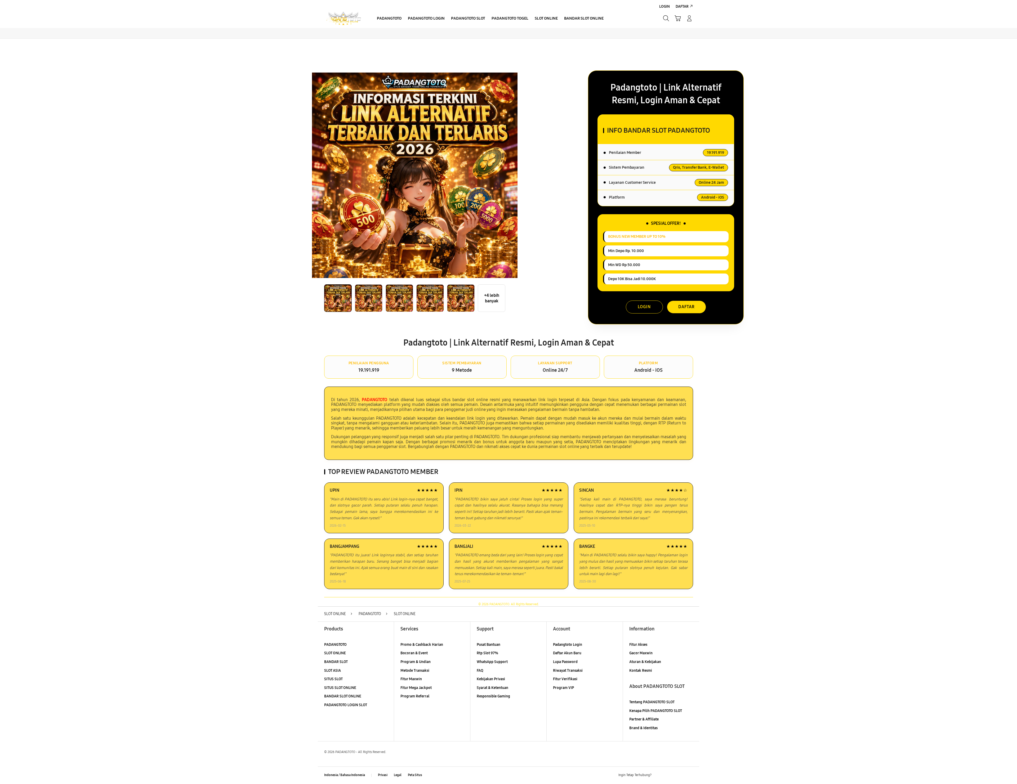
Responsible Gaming (493, 696)
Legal (398, 775)
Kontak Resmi (640, 670)
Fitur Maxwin (411, 679)
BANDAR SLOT (336, 662)
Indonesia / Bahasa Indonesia (344, 775)
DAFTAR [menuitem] (682, 6)
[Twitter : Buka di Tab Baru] (669, 775)
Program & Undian (415, 662)
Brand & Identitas (643, 728)
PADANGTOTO (335, 644)
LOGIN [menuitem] (664, 6)
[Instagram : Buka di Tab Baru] (679, 775)
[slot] (343, 18)
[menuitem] (389, 19)
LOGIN (644, 306)
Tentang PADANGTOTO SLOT (652, 702)
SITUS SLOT (333, 679)
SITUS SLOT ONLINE (340, 688)
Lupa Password (565, 662)
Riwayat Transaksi (568, 670)
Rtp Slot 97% (487, 653)
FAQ (480, 670)
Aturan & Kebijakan (645, 662)
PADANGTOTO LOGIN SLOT (345, 705)
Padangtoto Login (567, 644)
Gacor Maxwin (641, 653)
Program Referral (414, 696)
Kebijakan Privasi (491, 679)
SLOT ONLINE (335, 653)
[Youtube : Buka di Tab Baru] (689, 775)
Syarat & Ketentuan (492, 688)
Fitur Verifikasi (565, 679)
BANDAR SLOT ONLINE (342, 696)
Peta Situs (415, 775)
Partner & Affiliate (644, 719)
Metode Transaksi (414, 670)
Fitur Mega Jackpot (416, 688)
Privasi (382, 775)
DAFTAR (686, 306)
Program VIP (563, 688)
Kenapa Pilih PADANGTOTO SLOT (655, 711)
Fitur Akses (638, 644)
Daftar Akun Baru (567, 653)
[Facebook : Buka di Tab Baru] (658, 775)
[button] (677, 18)
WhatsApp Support (492, 662)
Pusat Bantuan (488, 644)
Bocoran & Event (414, 653)
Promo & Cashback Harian (421, 644)
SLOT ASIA (332, 670)
